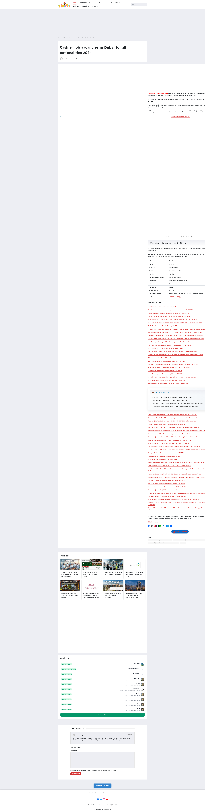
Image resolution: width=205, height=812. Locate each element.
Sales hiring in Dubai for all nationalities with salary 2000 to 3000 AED (169, 367)
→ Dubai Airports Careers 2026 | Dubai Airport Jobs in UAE (169, 400)
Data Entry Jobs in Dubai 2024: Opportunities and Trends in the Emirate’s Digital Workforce (175, 335)
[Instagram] (104, 799)
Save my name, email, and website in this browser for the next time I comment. (94, 770)
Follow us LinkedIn (181, 531)
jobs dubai (152, 543)
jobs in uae (169, 543)
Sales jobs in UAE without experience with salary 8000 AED (166, 453)
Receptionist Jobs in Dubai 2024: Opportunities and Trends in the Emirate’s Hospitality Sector (176, 462)
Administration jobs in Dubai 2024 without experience (164, 358)
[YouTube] (107, 799)
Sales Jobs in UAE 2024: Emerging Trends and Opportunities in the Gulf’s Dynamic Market (175, 323)
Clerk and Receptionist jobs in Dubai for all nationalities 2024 (166, 361)
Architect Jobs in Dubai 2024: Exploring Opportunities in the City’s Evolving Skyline (173, 351)
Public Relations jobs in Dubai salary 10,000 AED (162, 326)
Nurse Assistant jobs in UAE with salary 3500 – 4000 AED (165, 374)
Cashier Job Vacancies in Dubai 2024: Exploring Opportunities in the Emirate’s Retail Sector (175, 354)
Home (59, 37)
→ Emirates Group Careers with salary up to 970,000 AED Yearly (171, 397)
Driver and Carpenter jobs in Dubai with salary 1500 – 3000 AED (167, 480)
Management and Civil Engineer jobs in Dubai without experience (168, 383)
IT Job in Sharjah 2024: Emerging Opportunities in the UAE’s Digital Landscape (172, 377)
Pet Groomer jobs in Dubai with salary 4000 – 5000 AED (165, 370)
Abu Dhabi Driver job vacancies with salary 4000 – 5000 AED (166, 483)
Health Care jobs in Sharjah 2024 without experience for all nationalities (169, 342)
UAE (64, 37)
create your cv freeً (102, 785)
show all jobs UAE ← (102, 714)
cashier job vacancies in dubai (163, 540)
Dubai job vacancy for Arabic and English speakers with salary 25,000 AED (170, 310)
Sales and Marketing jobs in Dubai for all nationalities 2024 (165, 348)
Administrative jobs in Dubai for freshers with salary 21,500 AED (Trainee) (170, 345)
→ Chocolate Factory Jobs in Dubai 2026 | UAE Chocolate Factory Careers (174, 406)
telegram (157, 522)
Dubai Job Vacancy (179, 540)
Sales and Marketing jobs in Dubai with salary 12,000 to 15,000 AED (168, 443)
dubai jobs (189, 540)
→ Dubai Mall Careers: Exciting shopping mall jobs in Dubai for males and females (176, 403)
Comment (73, 750)
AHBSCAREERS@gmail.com (177, 297)
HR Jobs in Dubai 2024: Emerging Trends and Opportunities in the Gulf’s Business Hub (174, 427)
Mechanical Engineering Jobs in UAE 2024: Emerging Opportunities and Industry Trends (174, 474)
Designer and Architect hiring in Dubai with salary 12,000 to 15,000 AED (169, 440)
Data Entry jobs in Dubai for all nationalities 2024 (162, 307)
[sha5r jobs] (64, 4)
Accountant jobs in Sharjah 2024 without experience (164, 490)
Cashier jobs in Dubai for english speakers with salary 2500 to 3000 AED (169, 316)
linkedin (150, 522)
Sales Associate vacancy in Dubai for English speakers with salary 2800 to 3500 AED (173, 499)
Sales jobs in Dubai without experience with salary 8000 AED (166, 380)
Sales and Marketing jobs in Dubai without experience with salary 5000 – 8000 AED (173, 319)
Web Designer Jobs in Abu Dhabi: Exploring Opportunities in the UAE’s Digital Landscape (175, 332)
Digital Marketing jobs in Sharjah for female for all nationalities (167, 496)
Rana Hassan (67, 58)
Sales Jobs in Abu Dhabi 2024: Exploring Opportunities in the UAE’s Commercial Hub (173, 418)
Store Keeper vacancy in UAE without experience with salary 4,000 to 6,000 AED (172, 414)
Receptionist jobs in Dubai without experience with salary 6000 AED (168, 313)
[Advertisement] (102, 22)
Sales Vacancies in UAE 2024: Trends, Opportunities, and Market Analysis (170, 434)
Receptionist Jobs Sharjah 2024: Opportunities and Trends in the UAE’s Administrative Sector (176, 339)
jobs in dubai (160, 543)
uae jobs (183, 543)
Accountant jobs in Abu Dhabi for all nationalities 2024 (164, 456)
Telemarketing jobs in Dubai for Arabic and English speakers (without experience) (172, 364)
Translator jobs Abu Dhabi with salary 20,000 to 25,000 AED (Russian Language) (172, 421)
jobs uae (176, 543)
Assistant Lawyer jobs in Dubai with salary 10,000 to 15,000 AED (167, 424)
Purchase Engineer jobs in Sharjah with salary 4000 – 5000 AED (167, 487)
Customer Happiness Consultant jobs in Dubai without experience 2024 (169, 466)
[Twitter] (101, 799)
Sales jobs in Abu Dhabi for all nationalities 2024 (162, 459)
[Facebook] (98, 799)
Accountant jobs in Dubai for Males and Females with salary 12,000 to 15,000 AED (172, 437)
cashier (151, 540)
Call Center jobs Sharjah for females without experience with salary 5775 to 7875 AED (174, 446)
